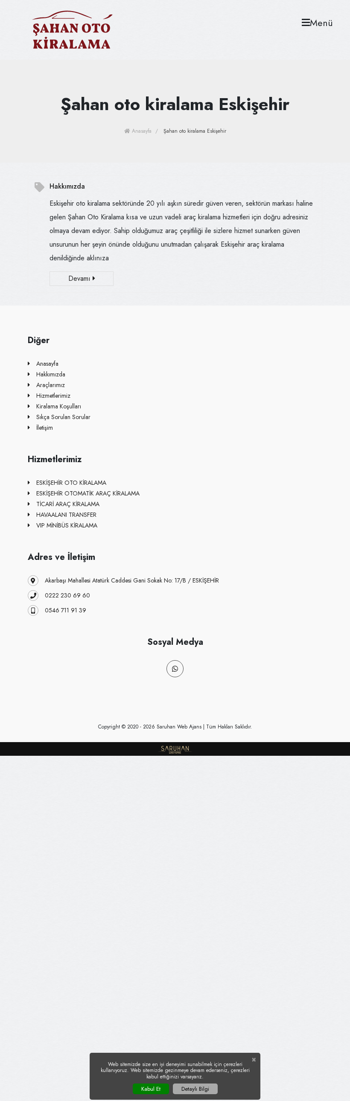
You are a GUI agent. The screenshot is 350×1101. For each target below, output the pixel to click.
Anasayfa (141, 131)
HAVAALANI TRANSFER (66, 514)
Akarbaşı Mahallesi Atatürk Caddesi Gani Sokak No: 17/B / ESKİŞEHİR (132, 580)
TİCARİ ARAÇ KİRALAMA (67, 504)
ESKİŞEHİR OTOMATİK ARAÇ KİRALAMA (88, 493)
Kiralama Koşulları (58, 406)
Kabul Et (150, 1089)
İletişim (44, 427)
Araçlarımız (50, 385)
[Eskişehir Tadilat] (72, 29)
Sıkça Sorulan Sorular (63, 417)
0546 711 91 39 (65, 610)
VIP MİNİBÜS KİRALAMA (66, 525)
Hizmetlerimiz (53, 395)
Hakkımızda (67, 186)
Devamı (80, 278)
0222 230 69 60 (67, 595)
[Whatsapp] (175, 668)
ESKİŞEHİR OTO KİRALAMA (71, 482)
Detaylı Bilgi (195, 1089)
